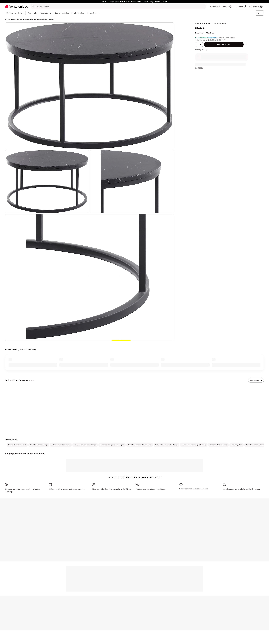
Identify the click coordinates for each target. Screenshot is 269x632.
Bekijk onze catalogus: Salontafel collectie (20, 349)
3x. (204, 50)
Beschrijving (199, 33)
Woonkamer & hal (13, 20)
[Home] (5, 19)
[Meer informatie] (224, 40)
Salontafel (51, 20)
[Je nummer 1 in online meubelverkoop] (16, 6)
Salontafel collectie (40, 20)
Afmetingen (210, 33)
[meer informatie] (206, 49)
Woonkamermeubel (26, 20)
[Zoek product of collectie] (33, 6)
